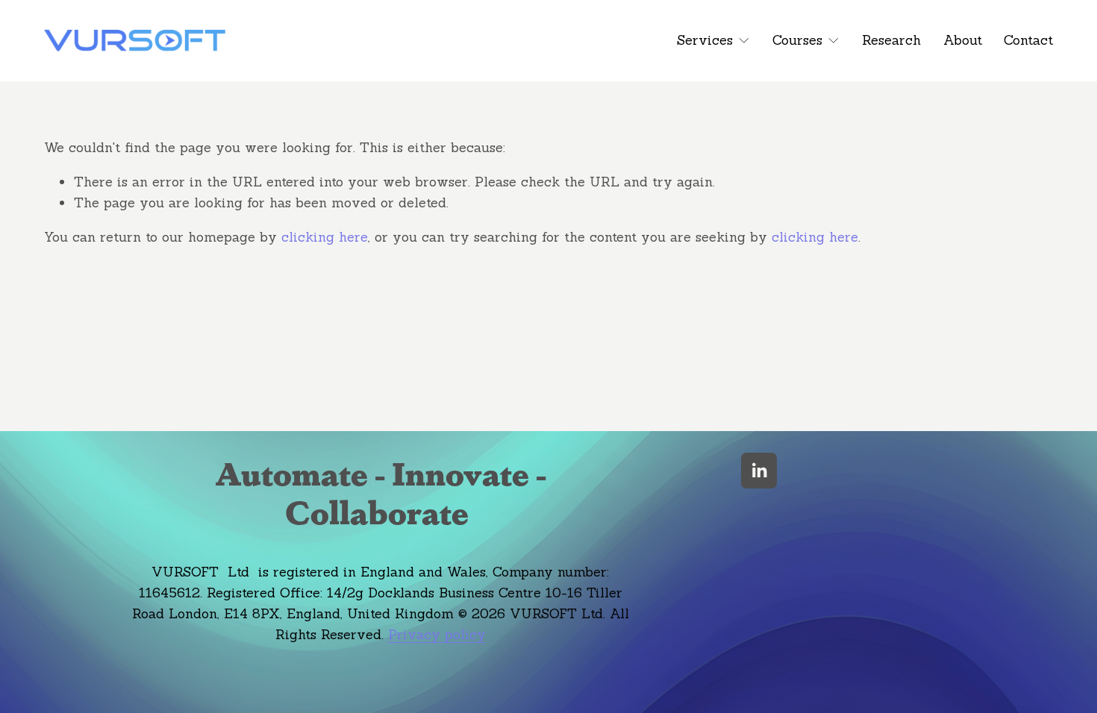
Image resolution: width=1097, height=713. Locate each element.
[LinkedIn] (759, 471)
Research (891, 39)
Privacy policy (437, 634)
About (962, 39)
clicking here (324, 236)
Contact (1028, 39)
